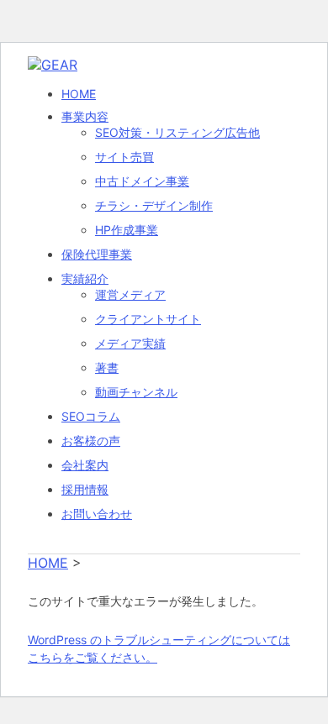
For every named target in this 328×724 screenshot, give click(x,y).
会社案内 (84, 465)
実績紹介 (84, 278)
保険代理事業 (96, 254)
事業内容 (84, 116)
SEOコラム (90, 416)
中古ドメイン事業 (142, 181)
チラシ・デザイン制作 (154, 205)
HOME (78, 94)
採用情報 (84, 489)
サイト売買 (124, 157)
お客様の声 (90, 440)
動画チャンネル (136, 392)
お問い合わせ (96, 513)
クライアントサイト (148, 319)
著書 (107, 367)
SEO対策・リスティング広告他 (177, 132)
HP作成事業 (126, 230)
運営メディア (130, 294)
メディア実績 (130, 343)
